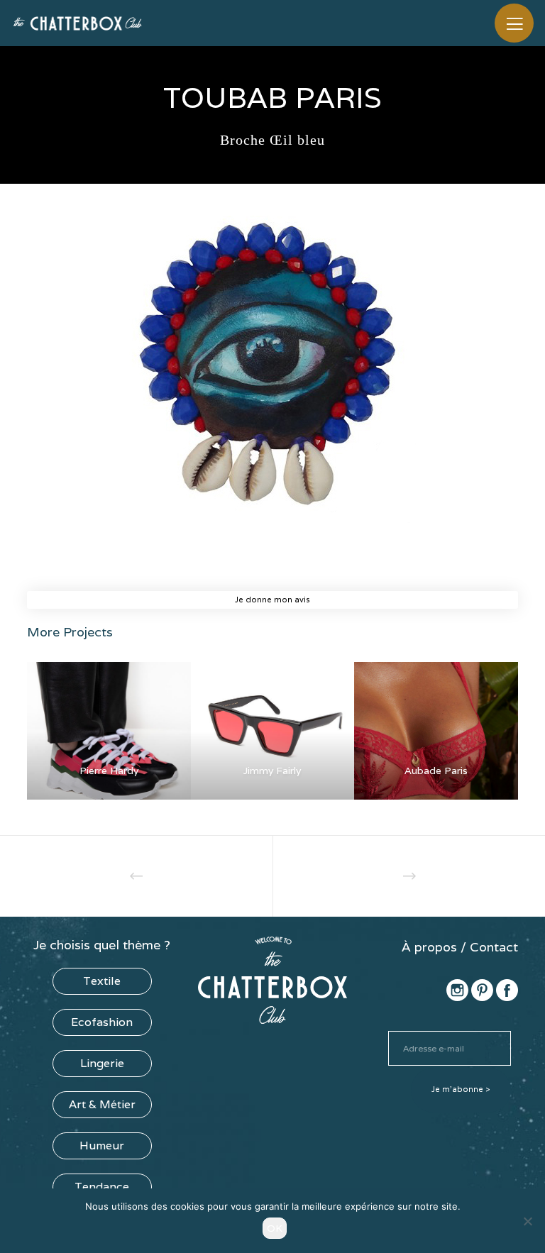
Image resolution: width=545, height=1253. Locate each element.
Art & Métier (102, 1104)
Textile (102, 980)
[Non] (527, 1221)
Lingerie (102, 1063)
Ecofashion (102, 1022)
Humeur (101, 1145)
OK (274, 1228)
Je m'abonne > (460, 1089)
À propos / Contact (460, 947)
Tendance (102, 1186)
